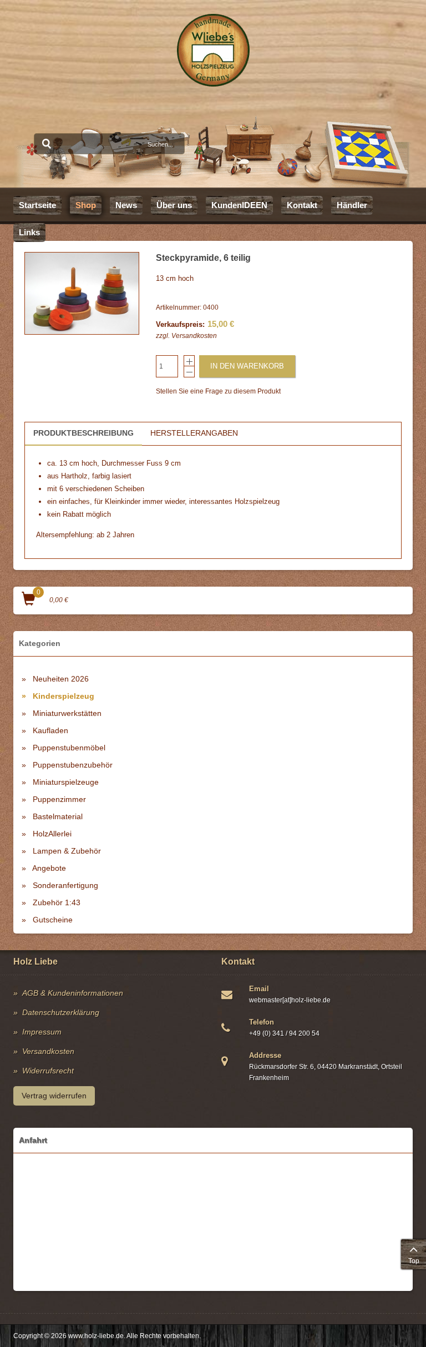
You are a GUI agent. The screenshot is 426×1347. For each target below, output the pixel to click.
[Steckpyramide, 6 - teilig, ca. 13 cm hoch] (82, 293)
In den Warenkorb (247, 366)
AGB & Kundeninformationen (72, 992)
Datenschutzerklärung (60, 1012)
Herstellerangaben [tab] (194, 432)
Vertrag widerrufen (54, 1095)
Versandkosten (194, 336)
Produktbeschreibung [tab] (83, 432)
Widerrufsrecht (48, 1070)
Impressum (42, 1031)
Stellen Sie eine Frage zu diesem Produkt (218, 391)
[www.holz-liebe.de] (213, 50)
